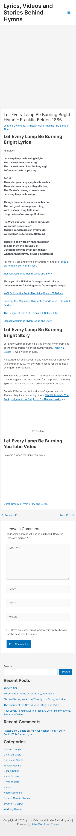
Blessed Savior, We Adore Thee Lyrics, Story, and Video (35, 699)
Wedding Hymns (13, 809)
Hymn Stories (11, 776)
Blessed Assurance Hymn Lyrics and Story (28, 273)
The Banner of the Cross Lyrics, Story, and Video (31, 705)
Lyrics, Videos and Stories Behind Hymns (28, 12)
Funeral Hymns (12, 765)
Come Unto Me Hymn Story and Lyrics (26, 503)
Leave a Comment (14, 125)
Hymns (50, 125)
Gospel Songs (11, 770)
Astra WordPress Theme (45, 824)
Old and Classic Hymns (17, 798)
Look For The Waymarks (47, 399)
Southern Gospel (13, 803)
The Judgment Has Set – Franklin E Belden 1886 (31, 313)
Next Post (67, 515)
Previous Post (11, 515)
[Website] (38, 617)
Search (8, 666)
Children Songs (12, 749)
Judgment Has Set (21, 399)
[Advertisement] (38, 65)
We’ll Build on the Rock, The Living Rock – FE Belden (33, 293)
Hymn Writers (11, 781)
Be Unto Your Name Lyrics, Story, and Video (29, 693)
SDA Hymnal (11, 687)
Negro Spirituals (13, 792)
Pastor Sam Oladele (15, 730)
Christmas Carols (13, 760)
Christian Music (36, 125)
